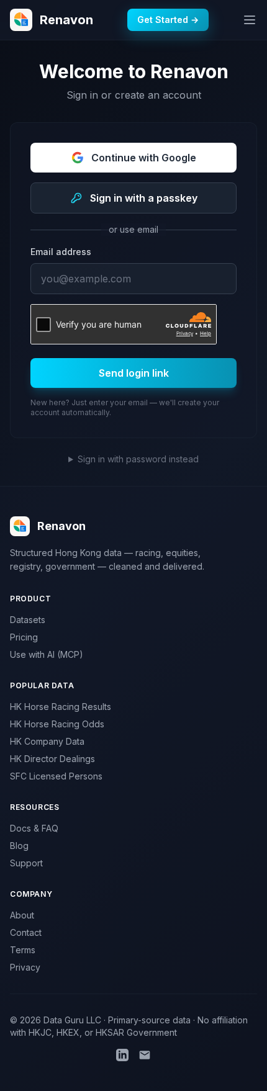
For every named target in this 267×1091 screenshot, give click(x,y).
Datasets (27, 619)
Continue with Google (143, 157)
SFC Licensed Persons (56, 776)
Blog (19, 845)
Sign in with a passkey (143, 198)
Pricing (24, 637)
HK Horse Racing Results (60, 706)
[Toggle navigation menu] (249, 19)
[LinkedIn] (122, 1055)
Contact (26, 932)
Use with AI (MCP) (46, 654)
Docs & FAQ (34, 828)
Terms (22, 950)
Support (26, 863)
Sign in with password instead (138, 459)
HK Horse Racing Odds (57, 724)
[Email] (144, 1055)
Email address (60, 251)
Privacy (25, 967)
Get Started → (168, 19)
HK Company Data (47, 741)
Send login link (134, 373)
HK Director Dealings (52, 758)
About (22, 915)
